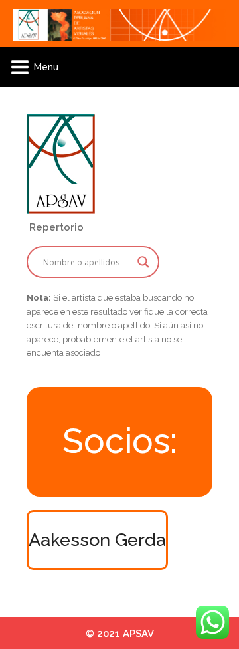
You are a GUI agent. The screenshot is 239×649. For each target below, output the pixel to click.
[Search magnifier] (143, 262)
